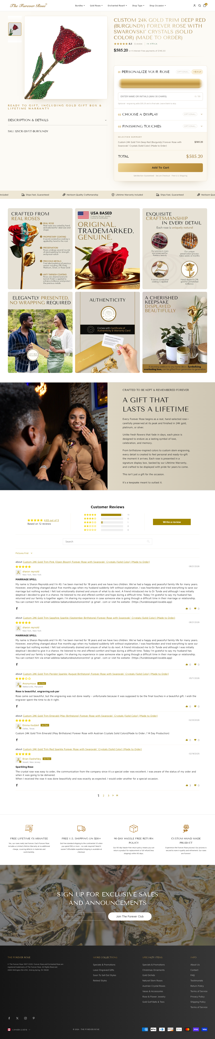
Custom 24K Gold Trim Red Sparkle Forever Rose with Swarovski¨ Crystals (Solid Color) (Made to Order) (82, 749)
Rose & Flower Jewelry (153, 996)
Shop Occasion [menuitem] (157, 5)
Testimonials (196, 980)
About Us (195, 964)
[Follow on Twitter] (17, 1018)
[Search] (199, 5)
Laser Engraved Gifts (103, 970)
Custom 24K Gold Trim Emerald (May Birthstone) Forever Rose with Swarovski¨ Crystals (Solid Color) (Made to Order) (90, 715)
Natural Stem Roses (152, 980)
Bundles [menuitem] (79, 5)
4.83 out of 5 (51, 520)
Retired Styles (100, 980)
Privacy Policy (197, 996)
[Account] (194, 5)
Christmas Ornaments (153, 970)
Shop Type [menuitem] (137, 5)
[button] (160, 114)
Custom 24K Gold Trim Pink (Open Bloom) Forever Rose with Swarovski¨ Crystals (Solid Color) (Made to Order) (86, 561)
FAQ (192, 975)
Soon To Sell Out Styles (104, 975)
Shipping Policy (198, 1001)
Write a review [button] (172, 522)
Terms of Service (198, 991)
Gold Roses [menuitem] (95, 5)
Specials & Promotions (104, 964)
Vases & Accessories (152, 991)
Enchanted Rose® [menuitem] (116, 5)
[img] (23, 566)
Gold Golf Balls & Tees (153, 1001)
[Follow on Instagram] (25, 1018)
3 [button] (108, 795)
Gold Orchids (148, 975)
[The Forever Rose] (28, 5)
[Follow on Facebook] (9, 1018)
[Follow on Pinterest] (33, 1018)
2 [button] (103, 795)
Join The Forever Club (130, 916)
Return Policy (197, 985)
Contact (194, 970)
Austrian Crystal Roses (153, 985)
